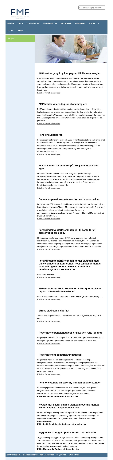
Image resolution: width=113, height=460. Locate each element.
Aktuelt (10, 30)
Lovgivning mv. (33, 23)
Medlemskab (66, 23)
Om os (20, 23)
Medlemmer (80, 23)
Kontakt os (94, 23)
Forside (10, 23)
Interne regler (50, 23)
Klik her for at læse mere (48, 93)
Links (20, 30)
